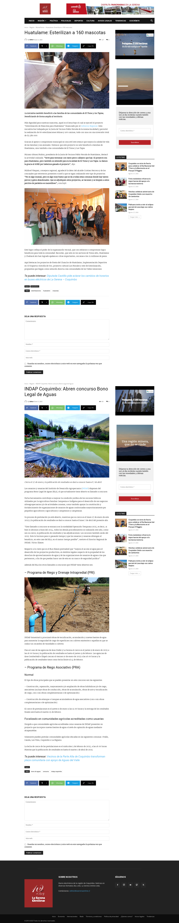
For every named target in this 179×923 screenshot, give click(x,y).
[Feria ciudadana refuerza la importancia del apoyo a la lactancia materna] (121, 182)
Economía (61, 916)
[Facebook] (117, 885)
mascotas (56, 291)
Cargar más (134, 217)
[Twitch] (136, 885)
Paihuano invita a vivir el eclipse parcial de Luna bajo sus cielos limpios (140, 207)
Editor (32, 40)
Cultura (90, 21)
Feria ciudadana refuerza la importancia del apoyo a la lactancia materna (139, 181)
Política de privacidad (111, 916)
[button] (152, 21)
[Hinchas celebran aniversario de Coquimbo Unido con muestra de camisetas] (121, 195)
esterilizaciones (36, 291)
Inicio (31, 21)
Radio (82, 916)
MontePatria (40, 27)
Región (41, 21)
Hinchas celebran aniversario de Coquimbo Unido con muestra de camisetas (141, 194)
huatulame (46, 291)
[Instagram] (124, 884)
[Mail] (130, 885)
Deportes (78, 21)
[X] (143, 885)
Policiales (66, 21)
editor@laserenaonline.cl (80, 891)
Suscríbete (134, 21)
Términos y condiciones (94, 916)
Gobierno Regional (89, 126)
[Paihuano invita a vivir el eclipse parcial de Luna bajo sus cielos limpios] (121, 208)
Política (54, 21)
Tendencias (120, 21)
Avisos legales (105, 21)
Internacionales (72, 916)
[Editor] (26, 39)
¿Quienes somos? (126, 916)
